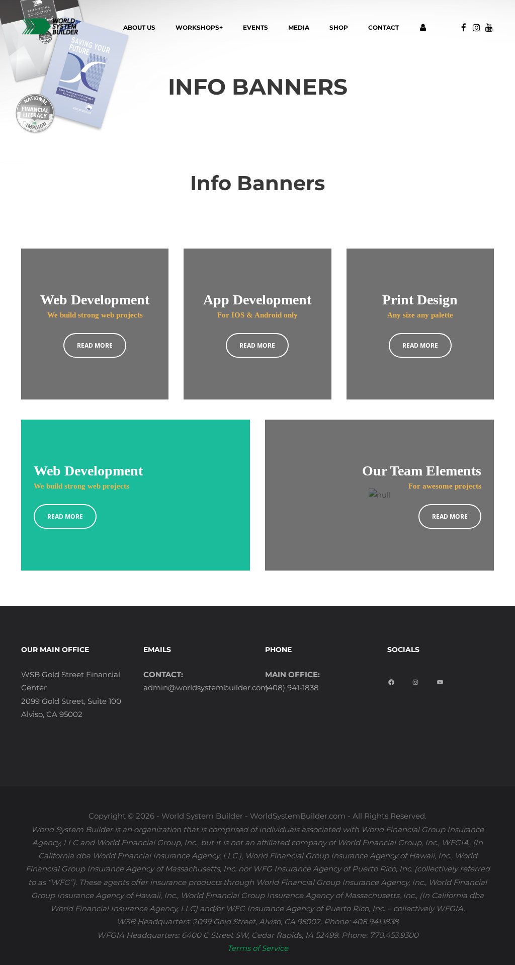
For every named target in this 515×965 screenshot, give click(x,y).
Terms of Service (257, 948)
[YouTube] (441, 679)
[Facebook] (392, 679)
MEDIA (298, 27)
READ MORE (95, 345)
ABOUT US (139, 27)
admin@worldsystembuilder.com (206, 687)
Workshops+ (199, 27)
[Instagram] (416, 679)
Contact (383, 27)
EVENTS (255, 27)
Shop (338, 27)
